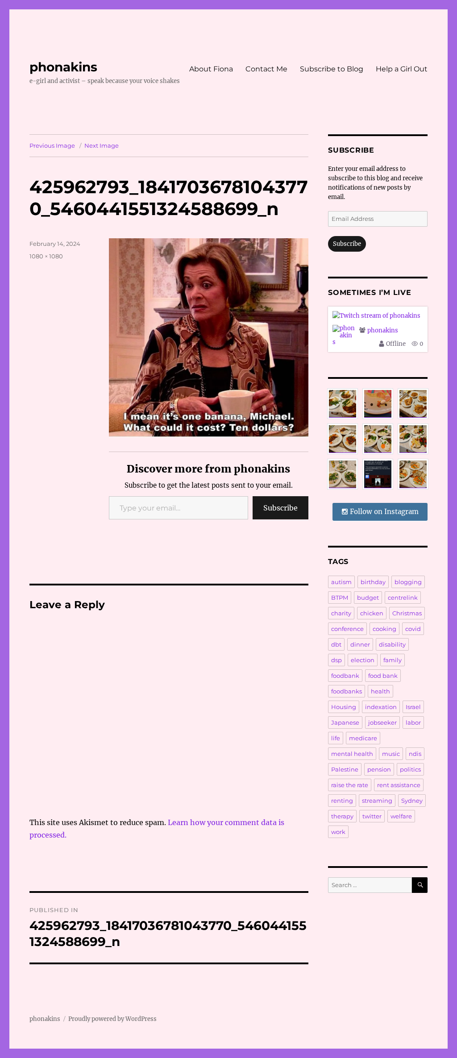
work (338, 831)
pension (379, 769)
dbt (336, 644)
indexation (381, 706)
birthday (373, 581)
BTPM (339, 597)
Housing (343, 706)
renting (342, 800)
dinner (360, 644)
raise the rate (349, 784)
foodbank (345, 675)
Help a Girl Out (402, 69)
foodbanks (346, 691)
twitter (372, 816)
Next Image (101, 145)
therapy (342, 816)
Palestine (344, 769)
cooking (384, 628)
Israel (413, 706)
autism (341, 581)
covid (413, 628)
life (335, 738)
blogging (408, 581)
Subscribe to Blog (331, 69)
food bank (383, 675)
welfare (401, 816)
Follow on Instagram (383, 511)
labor (413, 722)
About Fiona (211, 69)
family (392, 660)
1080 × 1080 (46, 256)
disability (392, 644)
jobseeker (382, 722)
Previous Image (52, 145)
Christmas (407, 613)
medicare (363, 738)
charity (341, 613)
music (391, 753)
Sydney (412, 800)
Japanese (345, 722)
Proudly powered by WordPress (112, 1019)
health (380, 691)
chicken (371, 613)
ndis (415, 753)
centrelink (403, 597)
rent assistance (398, 784)
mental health (352, 753)
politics (410, 769)
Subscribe (280, 507)
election (362, 660)
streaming (377, 800)
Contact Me (266, 69)
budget (368, 597)
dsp (336, 660)
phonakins (63, 67)
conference (347, 628)
